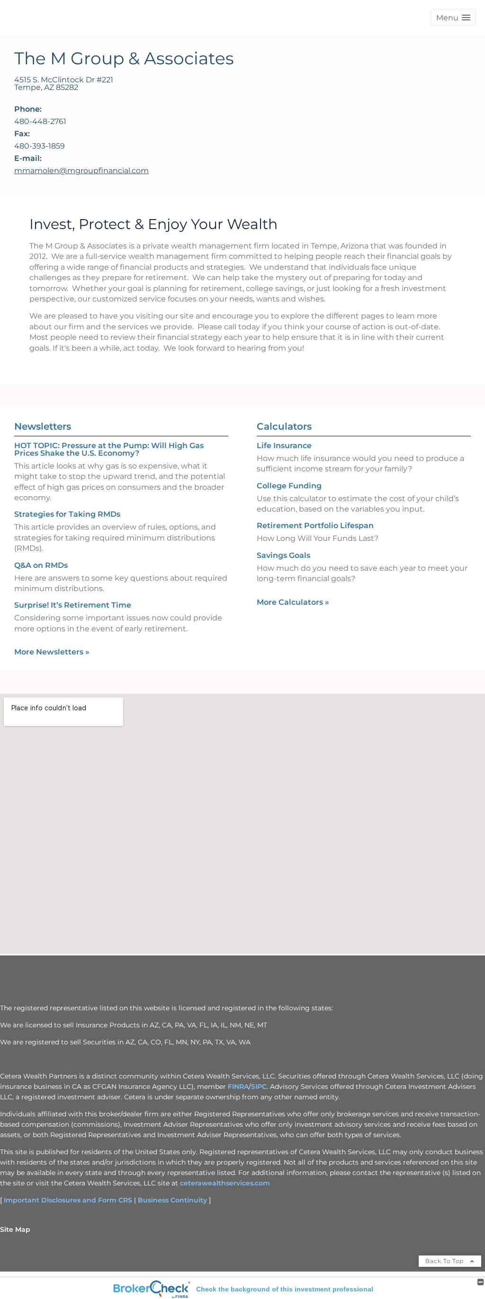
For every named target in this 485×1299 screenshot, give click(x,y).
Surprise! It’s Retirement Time (72, 605)
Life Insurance (284, 445)
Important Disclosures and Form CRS (68, 1200)
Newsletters (42, 426)
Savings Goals (283, 555)
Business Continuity (172, 1200)
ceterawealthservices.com (225, 1183)
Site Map (15, 1229)
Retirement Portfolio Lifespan (315, 525)
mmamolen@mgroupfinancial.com (81, 170)
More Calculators (293, 602)
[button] (453, 17)
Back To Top (445, 1260)
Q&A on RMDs (41, 565)
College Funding (289, 485)
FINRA (238, 1086)
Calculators (284, 426)
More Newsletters (52, 651)
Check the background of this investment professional (284, 1289)
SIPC (259, 1086)
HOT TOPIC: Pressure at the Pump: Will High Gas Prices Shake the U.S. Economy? (109, 449)
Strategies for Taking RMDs (67, 514)
